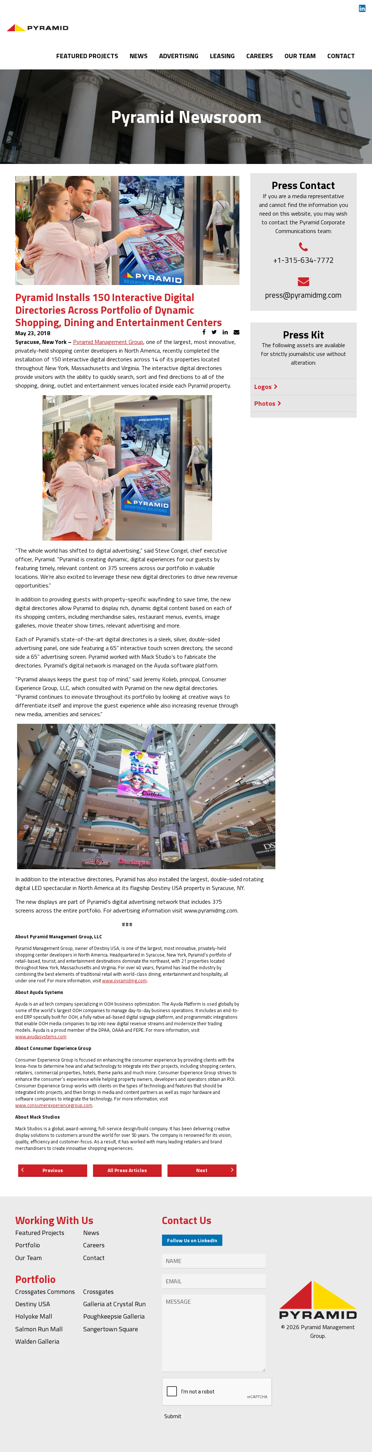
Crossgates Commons (45, 1291)
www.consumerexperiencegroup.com (53, 1105)
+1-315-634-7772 (303, 260)
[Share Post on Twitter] (214, 332)
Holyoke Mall (33, 1316)
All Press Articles (127, 1170)
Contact (341, 56)
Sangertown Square (110, 1329)
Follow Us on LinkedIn (192, 1240)
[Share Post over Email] (236, 332)
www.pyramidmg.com (124, 980)
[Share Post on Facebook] (204, 332)
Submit (173, 1416)
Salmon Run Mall (39, 1329)
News (138, 56)
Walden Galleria (37, 1341)
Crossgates (98, 1291)
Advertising (178, 56)
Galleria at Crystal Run (114, 1304)
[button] (303, 387)
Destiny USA (32, 1304)
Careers (259, 56)
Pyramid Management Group (108, 341)
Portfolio (27, 1245)
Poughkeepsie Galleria (114, 1316)
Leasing (222, 56)
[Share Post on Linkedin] (225, 332)
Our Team (300, 56)
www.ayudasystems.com (40, 1036)
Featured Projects (87, 56)
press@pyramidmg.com (303, 295)
